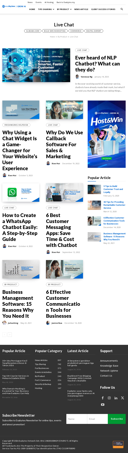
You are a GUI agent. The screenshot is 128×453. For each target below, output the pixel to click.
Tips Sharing (45, 9)
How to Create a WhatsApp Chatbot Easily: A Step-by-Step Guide (20, 227)
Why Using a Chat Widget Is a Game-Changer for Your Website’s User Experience (19, 150)
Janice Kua (57, 323)
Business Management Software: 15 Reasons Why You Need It (18, 304)
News (30, 2)
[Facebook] (102, 398)
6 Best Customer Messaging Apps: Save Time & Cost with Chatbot (61, 230)
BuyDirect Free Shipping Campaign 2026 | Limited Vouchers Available (80, 378)
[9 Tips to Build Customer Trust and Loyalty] (94, 189)
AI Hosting (49, 2)
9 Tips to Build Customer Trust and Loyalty (113, 189)
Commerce (76, 31)
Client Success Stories (103, 9)
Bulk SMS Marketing (55, 31)
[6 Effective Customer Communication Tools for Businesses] (64, 269)
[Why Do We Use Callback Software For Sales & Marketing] (64, 110)
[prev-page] (4, 335)
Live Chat (82, 50)
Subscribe (117, 419)
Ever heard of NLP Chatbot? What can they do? (97, 63)
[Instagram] (109, 398)
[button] (122, 9)
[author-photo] (77, 76)
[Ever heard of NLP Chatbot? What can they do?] (36, 65)
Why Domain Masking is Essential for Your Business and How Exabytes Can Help (15, 391)
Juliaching (13, 323)
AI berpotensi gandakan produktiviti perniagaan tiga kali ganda (81, 363)
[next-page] (10, 335)
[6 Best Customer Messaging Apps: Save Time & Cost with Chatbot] (64, 192)
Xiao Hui (12, 175)
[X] (122, 398)
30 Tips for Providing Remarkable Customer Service (114, 205)
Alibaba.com (32, 31)
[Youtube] (102, 404)
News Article (81, 9)
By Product (63, 9)
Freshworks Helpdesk (16, 125)
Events (39, 2)
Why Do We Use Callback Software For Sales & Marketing (64, 144)
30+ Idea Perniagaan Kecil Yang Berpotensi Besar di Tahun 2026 (14, 363)
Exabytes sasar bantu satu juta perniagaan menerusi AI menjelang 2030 (81, 393)
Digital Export (93, 31)
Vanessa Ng (86, 76)
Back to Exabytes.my (66, 2)
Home (32, 9)
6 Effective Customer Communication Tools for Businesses (63, 304)
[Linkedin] (116, 398)
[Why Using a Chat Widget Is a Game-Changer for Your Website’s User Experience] (20, 110)
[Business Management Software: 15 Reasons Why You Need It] (20, 269)
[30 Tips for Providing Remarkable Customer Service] (94, 205)
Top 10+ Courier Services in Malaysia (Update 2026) (15, 377)
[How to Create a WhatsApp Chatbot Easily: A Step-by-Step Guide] (20, 192)
